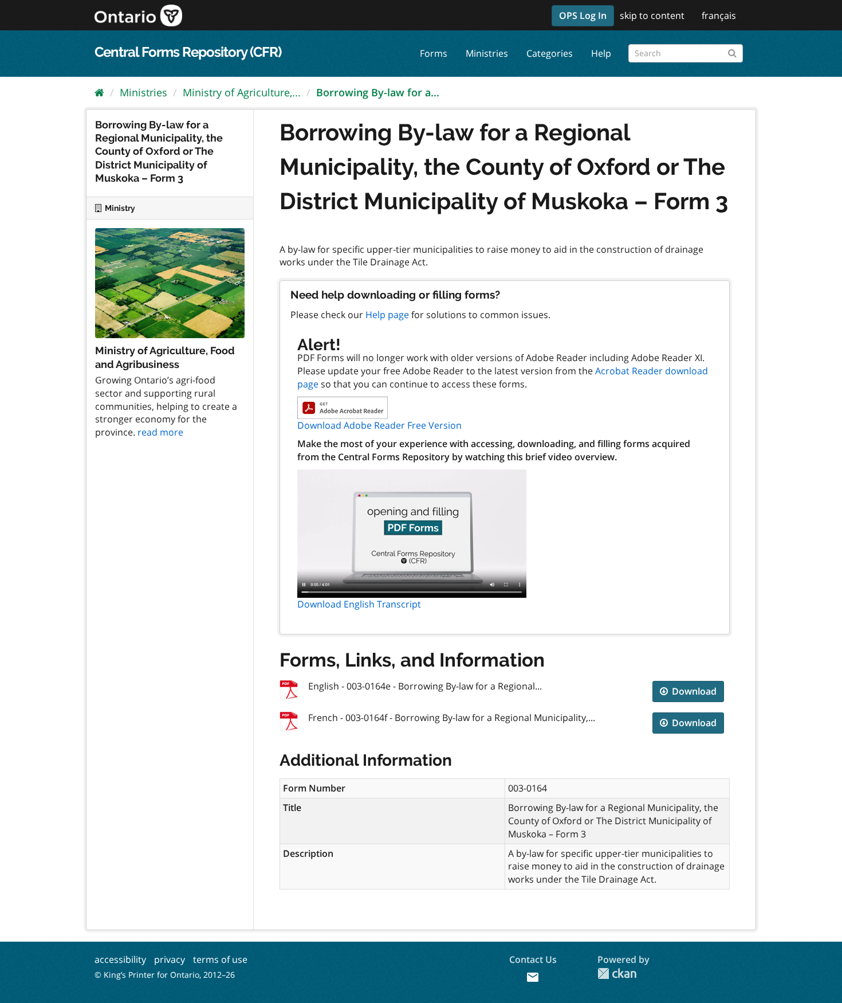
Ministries (487, 53)
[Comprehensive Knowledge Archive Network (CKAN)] (616, 973)
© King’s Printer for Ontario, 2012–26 (165, 974)
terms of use (220, 959)
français (719, 15)
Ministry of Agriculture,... (242, 92)
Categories (549, 53)
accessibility (120, 959)
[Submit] (732, 51)
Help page (387, 314)
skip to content (652, 15)
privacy (169, 959)
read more (160, 432)
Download (693, 691)
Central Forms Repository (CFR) (188, 52)
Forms (433, 53)
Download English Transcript (359, 604)
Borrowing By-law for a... (377, 92)
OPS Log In (583, 15)
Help (601, 53)
